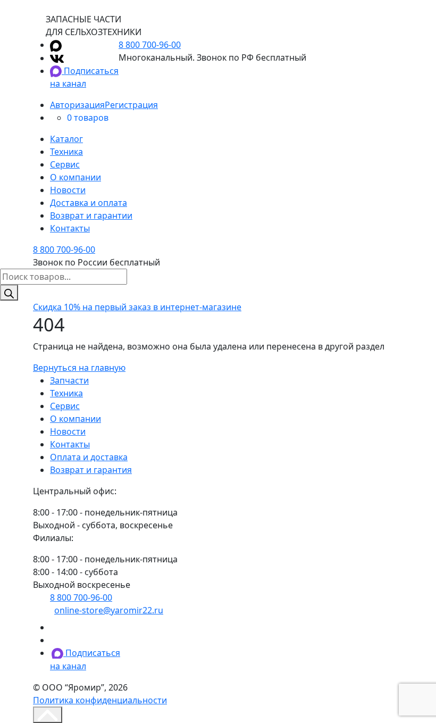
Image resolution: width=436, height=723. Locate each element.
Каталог (66, 139)
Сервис (65, 164)
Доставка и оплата (88, 203)
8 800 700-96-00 (150, 45)
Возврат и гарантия (91, 470)
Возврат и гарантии (91, 215)
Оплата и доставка (89, 457)
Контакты (70, 228)
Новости (68, 190)
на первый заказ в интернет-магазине (137, 307)
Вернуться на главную (79, 367)
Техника (66, 151)
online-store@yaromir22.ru (108, 610)
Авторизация (77, 105)
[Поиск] (9, 293)
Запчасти (69, 380)
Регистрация (131, 105)
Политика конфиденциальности (100, 700)
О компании (75, 177)
